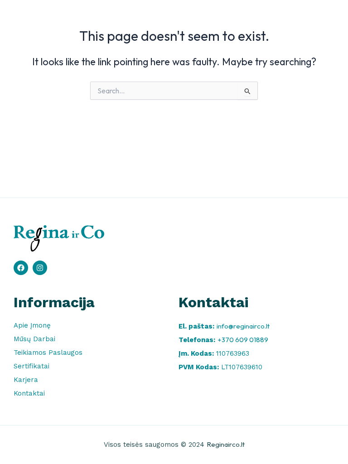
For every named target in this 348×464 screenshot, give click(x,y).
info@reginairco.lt (243, 326)
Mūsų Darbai (34, 339)
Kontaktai (29, 393)
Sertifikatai (31, 366)
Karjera (26, 380)
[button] (322, 20)
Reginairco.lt (226, 444)
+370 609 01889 (243, 339)
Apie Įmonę (32, 325)
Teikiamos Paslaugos (48, 352)
